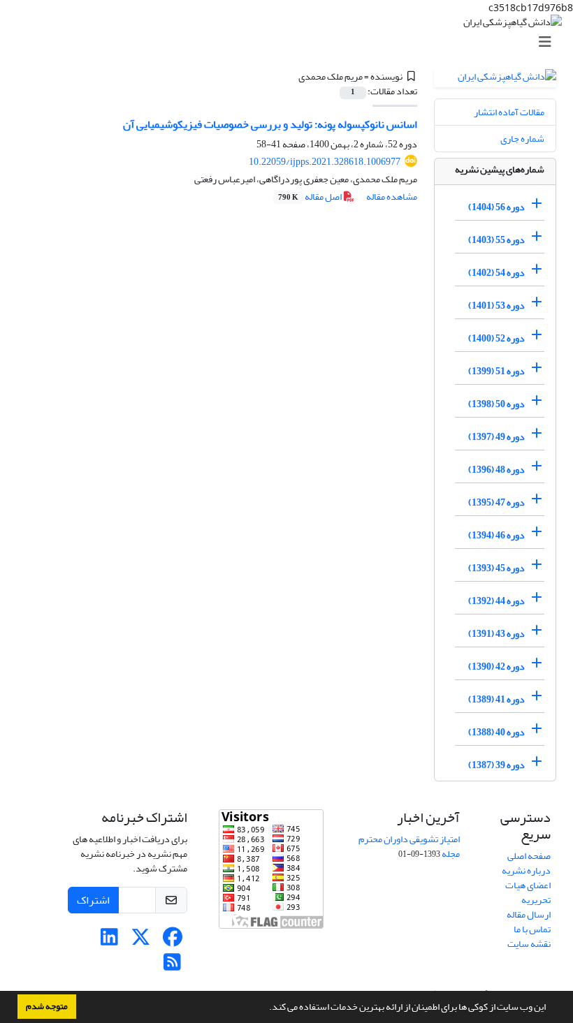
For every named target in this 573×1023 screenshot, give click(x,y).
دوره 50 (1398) (496, 404)
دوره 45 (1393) (496, 568)
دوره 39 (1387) (496, 765)
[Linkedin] (109, 941)
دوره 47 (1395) (496, 502)
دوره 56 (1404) (496, 207)
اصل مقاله (310, 196)
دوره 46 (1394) (496, 535)
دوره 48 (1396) (496, 469)
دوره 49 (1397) (496, 436)
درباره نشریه (526, 870)
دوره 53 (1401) (496, 305)
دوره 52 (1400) (496, 338)
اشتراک (93, 900)
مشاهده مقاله (391, 196)
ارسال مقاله (529, 914)
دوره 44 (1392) (496, 600)
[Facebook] (172, 941)
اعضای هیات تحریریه (528, 892)
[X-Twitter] (141, 941)
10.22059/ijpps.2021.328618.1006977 (324, 161)
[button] (265, 1008)
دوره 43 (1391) (496, 633)
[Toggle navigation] (291, 42)
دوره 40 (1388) (496, 732)
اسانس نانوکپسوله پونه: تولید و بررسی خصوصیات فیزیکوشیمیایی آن (270, 124)
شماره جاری (522, 138)
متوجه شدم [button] (47, 1006)
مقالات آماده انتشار (509, 112)
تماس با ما (532, 929)
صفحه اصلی (529, 855)
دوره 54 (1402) (496, 272)
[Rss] (172, 966)
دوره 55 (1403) (496, 239)
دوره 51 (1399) (496, 371)
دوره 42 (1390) (496, 666)
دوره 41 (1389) (496, 699)
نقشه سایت (529, 943)
